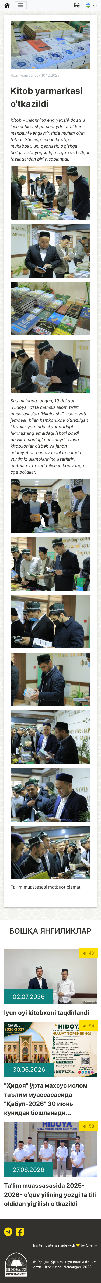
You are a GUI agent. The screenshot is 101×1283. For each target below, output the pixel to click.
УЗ (94, 5)
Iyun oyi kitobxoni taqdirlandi (46, 1012)
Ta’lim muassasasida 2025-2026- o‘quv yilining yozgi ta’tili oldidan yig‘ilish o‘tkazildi (50, 1194)
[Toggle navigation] (21, 5)
